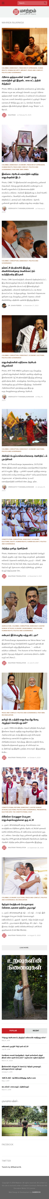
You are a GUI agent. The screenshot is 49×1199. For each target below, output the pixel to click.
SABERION (36, 1192)
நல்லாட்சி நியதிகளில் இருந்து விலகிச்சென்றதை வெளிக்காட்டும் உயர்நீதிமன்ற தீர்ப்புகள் (18, 271)
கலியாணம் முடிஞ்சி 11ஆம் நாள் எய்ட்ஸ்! (15, 1046)
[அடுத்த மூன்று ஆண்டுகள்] (24, 517)
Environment (27, 628)
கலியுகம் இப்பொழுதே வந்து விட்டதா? (20, 635)
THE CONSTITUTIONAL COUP (22, 812)
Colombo (5, 68)
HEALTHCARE (37, 628)
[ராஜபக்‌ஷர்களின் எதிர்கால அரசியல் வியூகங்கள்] (24, 333)
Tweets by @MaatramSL (11, 1167)
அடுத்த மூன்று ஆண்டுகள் (15, 548)
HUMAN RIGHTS (7, 167)
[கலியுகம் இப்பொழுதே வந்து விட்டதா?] (24, 604)
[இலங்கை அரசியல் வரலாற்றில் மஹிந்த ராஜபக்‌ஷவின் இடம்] (24, 143)
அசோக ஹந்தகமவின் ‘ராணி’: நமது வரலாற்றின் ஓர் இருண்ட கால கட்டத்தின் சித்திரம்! (21, 80)
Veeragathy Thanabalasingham (21, 209)
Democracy (14, 68)
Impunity (24, 70)
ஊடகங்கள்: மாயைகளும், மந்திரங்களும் (15, 1087)
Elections (40, 355)
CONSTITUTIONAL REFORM (11, 807)
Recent (36, 1031)
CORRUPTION (14, 261)
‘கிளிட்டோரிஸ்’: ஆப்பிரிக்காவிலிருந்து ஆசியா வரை (19, 1078)
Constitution (7, 539)
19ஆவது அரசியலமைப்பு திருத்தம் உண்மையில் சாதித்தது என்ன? (24, 1038)
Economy (22, 165)
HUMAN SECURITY (14, 70)
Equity (12, 542)
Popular (13, 1031)
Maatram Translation (17, 576)
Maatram (12, 115)
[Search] (45, 3)
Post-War (15, 169)
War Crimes (24, 169)
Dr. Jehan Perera (15, 306)
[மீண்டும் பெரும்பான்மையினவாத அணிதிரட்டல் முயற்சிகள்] (24, 427)
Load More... (24, 948)
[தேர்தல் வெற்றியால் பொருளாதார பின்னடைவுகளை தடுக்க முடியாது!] (24, 876)
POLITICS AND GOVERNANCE (11, 72)
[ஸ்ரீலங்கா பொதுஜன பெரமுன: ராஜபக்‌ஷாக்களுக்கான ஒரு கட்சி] (24, 786)
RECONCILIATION (7, 715)
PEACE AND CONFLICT (35, 70)
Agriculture (6, 626)
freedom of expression (28, 68)
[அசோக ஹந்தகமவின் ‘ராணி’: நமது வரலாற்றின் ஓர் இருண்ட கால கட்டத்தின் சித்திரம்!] (24, 46)
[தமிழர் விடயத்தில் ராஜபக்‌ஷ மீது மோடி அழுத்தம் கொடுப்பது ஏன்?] (24, 691)
